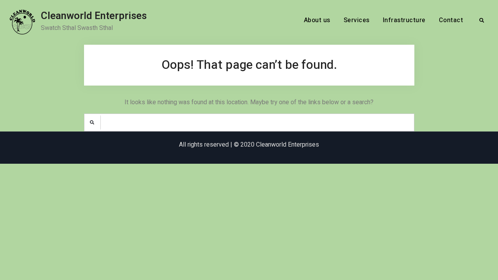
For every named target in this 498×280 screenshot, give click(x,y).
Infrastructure (404, 20)
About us (317, 20)
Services (357, 20)
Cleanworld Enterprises (94, 16)
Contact (451, 20)
